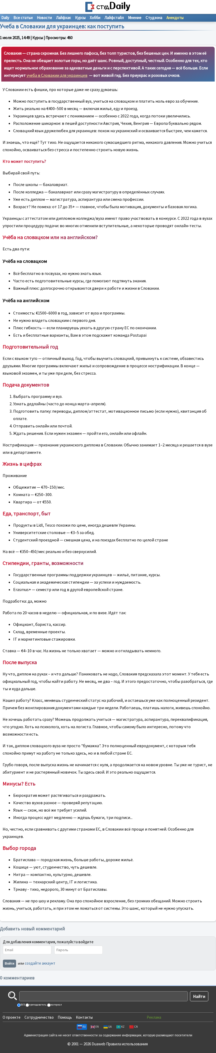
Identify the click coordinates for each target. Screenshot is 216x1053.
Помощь (65, 1017)
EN (97, 1026)
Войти (9, 963)
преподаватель (37, 1004)
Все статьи (23, 17)
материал (56, 1004)
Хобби (95, 17)
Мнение (134, 17)
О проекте (12, 1017)
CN (136, 1026)
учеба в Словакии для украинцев (57, 75)
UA (110, 1026)
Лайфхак (63, 17)
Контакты (84, 1017)
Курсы (80, 17)
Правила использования (127, 1043)
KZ (123, 1026)
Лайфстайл (114, 17)
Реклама (154, 1017)
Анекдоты (175, 17)
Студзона (154, 17)
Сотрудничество (39, 1017)
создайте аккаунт (40, 963)
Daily (5, 17)
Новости (44, 17)
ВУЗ (22, 1004)
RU (84, 1026)
